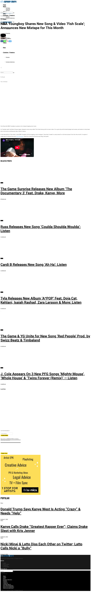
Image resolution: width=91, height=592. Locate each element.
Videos (4, 577)
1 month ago (3, 384)
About (4, 563)
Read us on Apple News (8, 588)
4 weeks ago (3, 308)
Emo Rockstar (19, 136)
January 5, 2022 (4, 39)
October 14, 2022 (4, 554)
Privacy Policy (6, 564)
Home (4, 5)
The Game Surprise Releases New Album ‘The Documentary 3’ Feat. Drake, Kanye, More (36, 191)
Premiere (8, 16)
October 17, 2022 (4, 519)
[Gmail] (7, 41)
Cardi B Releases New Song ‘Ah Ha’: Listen (34, 265)
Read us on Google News (8, 586)
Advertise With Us (7, 584)
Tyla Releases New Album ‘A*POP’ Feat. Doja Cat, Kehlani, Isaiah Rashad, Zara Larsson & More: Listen (41, 300)
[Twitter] (10, 41)
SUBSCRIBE (4, 435)
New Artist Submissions (8, 585)
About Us (5, 582)
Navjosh (9, 38)
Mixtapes (8, 10)
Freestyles (8, 9)
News (2, 503)
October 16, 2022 (4, 536)
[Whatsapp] (4, 41)
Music (4, 6)
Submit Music (6, 566)
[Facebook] (2, 41)
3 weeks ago (3, 236)
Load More (3, 389)
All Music (8, 8)
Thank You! (4, 453)
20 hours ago (3, 199)
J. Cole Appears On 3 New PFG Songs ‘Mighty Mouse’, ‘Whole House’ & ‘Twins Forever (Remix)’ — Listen (43, 376)
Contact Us (5, 565)
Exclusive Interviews (10, 18)
